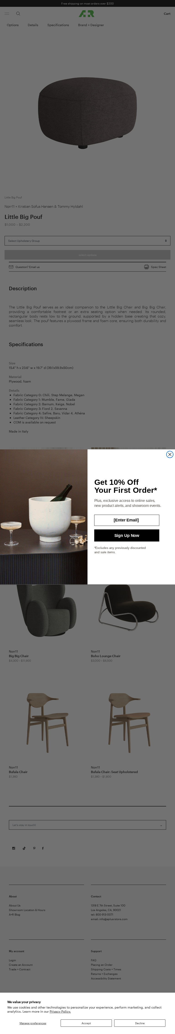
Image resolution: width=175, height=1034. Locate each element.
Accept (86, 1023)
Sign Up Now (126, 535)
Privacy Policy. (60, 1011)
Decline (140, 1023)
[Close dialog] (170, 454)
